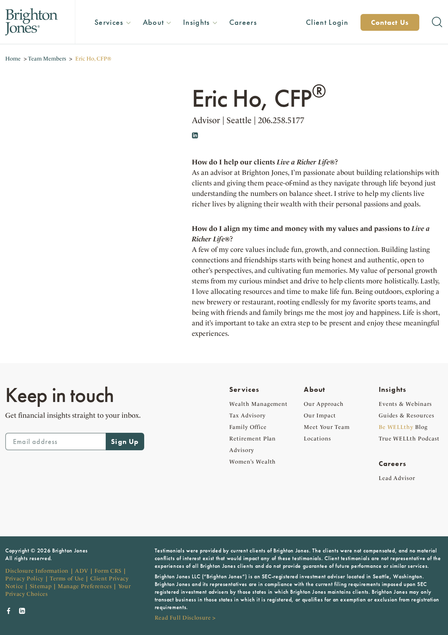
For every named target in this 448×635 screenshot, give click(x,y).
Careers (392, 463)
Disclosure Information (37, 570)
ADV (81, 570)
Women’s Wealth (252, 461)
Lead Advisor (397, 478)
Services (244, 389)
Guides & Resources (406, 415)
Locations (317, 438)
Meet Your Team (326, 427)
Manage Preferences (85, 586)
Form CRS (107, 570)
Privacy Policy (24, 578)
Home (13, 58)
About (314, 389)
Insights (393, 389)
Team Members (47, 58)
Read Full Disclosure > (185, 617)
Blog (403, 427)
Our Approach (324, 404)
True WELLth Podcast (409, 438)
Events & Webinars (405, 404)
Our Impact (320, 415)
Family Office (247, 427)
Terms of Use (67, 578)
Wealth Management (258, 404)
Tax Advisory (247, 415)
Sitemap (40, 586)
